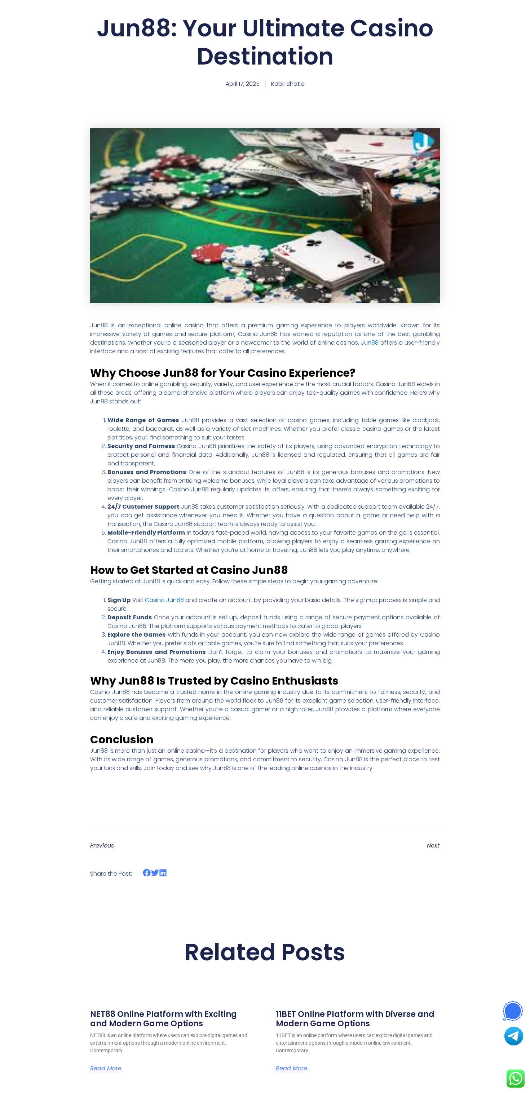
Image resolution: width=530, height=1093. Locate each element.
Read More (106, 1068)
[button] (147, 873)
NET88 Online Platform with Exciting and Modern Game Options (163, 1019)
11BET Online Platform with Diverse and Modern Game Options (355, 1019)
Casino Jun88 (164, 600)
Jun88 (370, 342)
